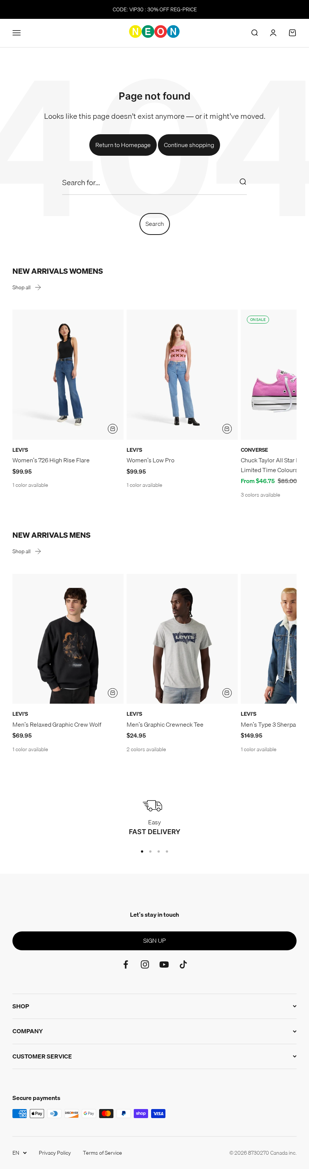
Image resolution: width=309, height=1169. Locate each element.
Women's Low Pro (150, 460)
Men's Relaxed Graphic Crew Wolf (56, 724)
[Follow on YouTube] (164, 964)
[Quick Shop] (113, 429)
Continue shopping (189, 145)
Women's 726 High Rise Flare (51, 460)
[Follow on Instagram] (145, 964)
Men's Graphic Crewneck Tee (165, 724)
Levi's (20, 450)
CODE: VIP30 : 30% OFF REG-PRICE (155, 9)
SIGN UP (154, 940)
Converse (254, 450)
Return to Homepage (123, 145)
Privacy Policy (55, 1153)
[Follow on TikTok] (183, 964)
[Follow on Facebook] (126, 964)
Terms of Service (102, 1153)
